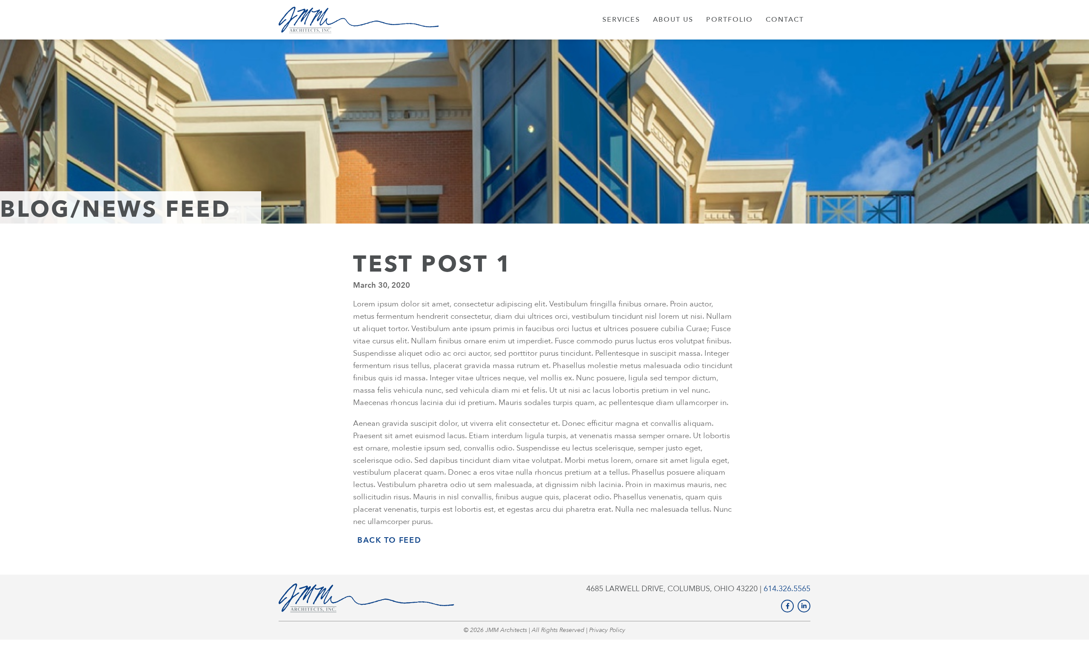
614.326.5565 (787, 589)
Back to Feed (389, 540)
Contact (785, 19)
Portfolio (729, 19)
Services (621, 19)
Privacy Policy (607, 630)
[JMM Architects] (359, 19)
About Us (673, 19)
